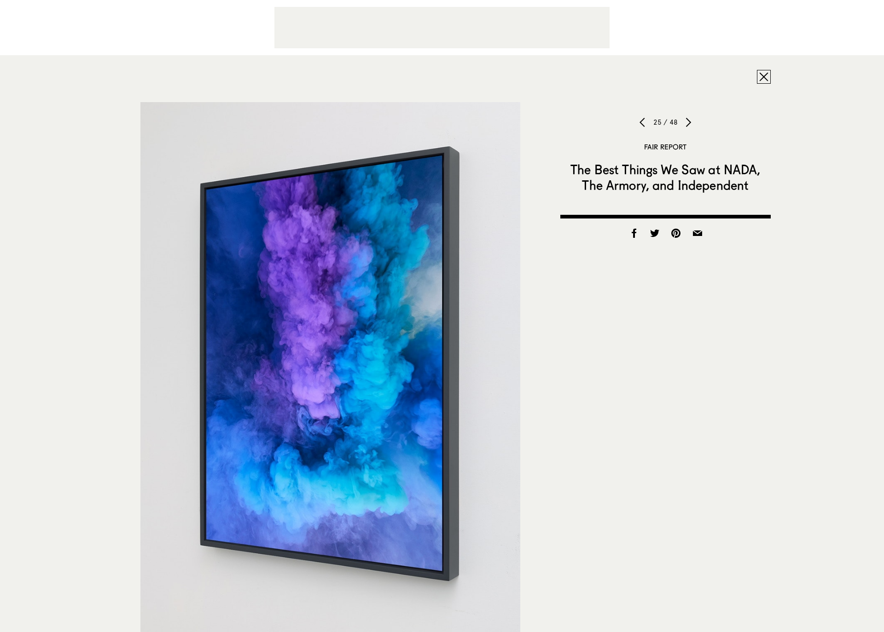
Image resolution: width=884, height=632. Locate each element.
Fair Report (665, 147)
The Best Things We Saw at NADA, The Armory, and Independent (665, 177)
